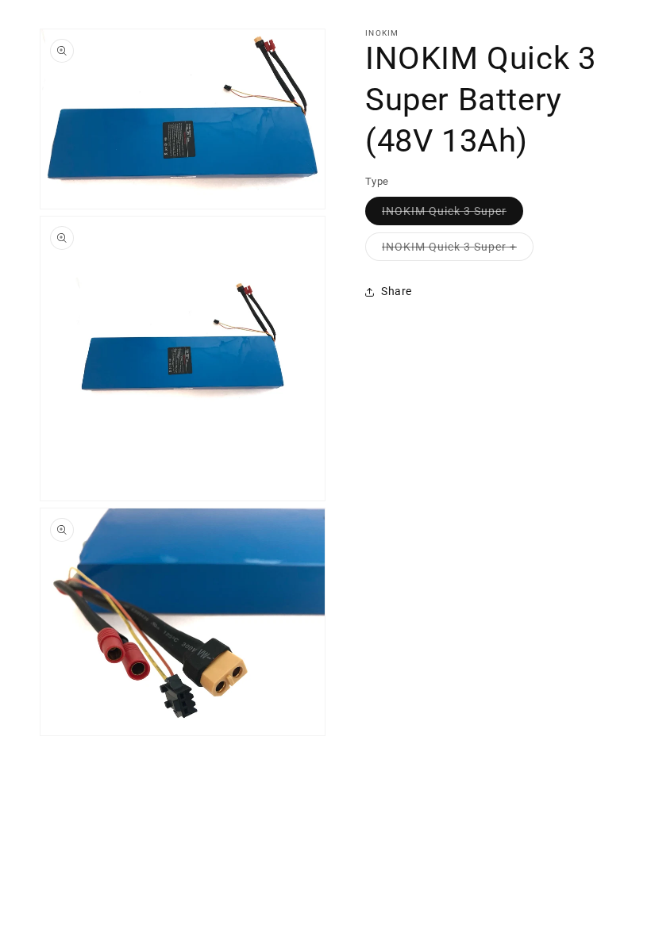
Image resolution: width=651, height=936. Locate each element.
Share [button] (396, 291)
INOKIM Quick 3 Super (452, 214)
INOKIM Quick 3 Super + (458, 250)
